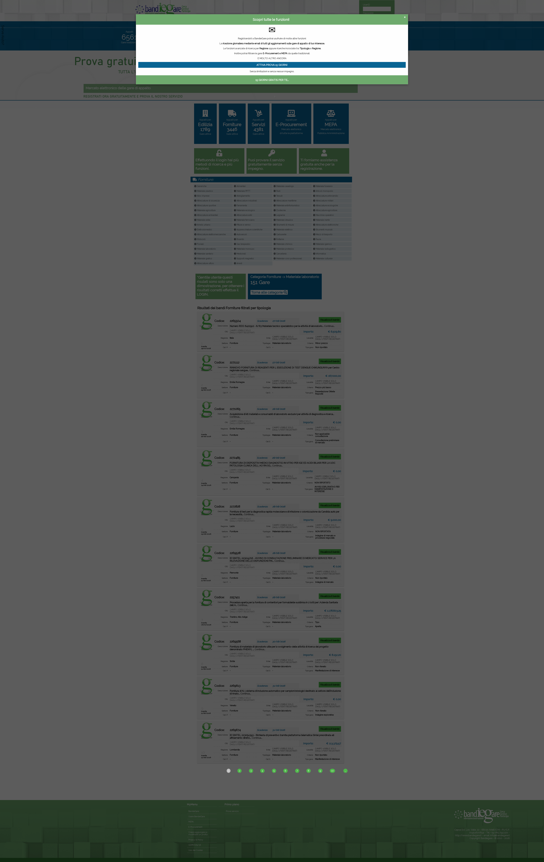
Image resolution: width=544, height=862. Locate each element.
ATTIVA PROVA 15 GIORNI (272, 64)
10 (332, 770)
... (345, 770)
